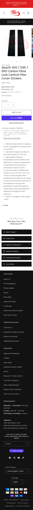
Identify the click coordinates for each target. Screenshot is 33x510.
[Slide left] (12, 61)
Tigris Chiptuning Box (11, 385)
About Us (7, 279)
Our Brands (8, 306)
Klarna (6, 293)
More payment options (16, 123)
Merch (6, 371)
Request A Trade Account (13, 376)
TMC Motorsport (14, 500)
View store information (12, 138)
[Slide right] (21, 61)
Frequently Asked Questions (14, 332)
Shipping (4, 92)
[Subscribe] (27, 443)
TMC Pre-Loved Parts (11, 394)
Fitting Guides (9, 288)
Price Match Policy (10, 315)
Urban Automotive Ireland (13, 311)
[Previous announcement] (4, 4)
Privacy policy (11, 503)
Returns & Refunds (10, 336)
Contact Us (8, 328)
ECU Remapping (9, 284)
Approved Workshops (11, 353)
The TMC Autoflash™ (11, 380)
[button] (4, 13)
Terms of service (23, 503)
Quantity (5, 101)
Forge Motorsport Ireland (13, 367)
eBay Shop (8, 363)
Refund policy (25, 500)
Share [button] (6, 205)
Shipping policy (10, 506)
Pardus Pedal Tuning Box (13, 389)
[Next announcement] (29, 4)
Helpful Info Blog (10, 302)
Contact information (23, 506)
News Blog (7, 297)
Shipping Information (11, 341)
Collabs (6, 358)
